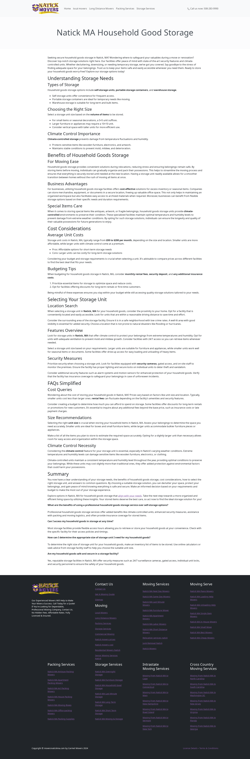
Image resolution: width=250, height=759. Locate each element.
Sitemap (99, 599)
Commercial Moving (104, 634)
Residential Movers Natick (107, 650)
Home (67, 8)
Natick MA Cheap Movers (202, 637)
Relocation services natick (155, 637)
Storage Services (146, 8)
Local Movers (101, 612)
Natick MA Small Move (201, 627)
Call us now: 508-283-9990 (204, 8)
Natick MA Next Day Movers (156, 591)
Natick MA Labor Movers (154, 624)
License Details (190, 748)
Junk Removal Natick (152, 643)
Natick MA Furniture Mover (156, 610)
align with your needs (130, 495)
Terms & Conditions (208, 748)
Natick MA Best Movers (201, 632)
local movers (80, 8)
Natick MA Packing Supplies (61, 718)
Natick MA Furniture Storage (109, 680)
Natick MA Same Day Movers (156, 596)
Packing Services (125, 8)
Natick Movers (149, 648)
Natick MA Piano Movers (202, 591)
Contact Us (100, 589)
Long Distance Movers (101, 8)
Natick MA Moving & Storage (109, 718)
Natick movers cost (104, 644)
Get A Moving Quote (105, 594)
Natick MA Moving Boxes (59, 705)
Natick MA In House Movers (203, 621)
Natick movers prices (105, 639)
